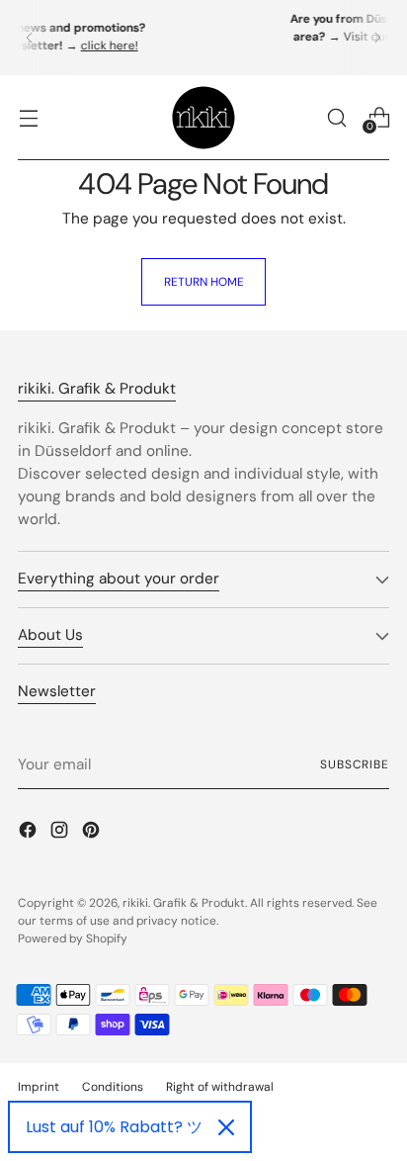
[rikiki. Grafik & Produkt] (203, 117)
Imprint (38, 1087)
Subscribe (354, 764)
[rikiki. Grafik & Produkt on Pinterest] (93, 833)
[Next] (377, 37)
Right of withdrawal (220, 1087)
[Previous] (29, 37)
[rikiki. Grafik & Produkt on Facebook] (29, 833)
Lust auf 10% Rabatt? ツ (114, 1127)
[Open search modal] (336, 117)
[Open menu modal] (28, 117)
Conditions (112, 1087)
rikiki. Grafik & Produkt (183, 903)
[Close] (226, 1127)
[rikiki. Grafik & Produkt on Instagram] (61, 833)
